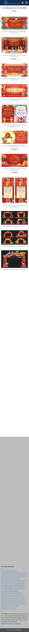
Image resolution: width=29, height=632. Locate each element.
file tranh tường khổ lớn (7, 586)
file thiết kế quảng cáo (7, 581)
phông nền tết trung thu (17, 593)
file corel (24, 576)
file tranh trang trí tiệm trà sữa (17, 583)
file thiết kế (17, 578)
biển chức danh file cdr (18, 573)
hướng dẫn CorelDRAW (7, 588)
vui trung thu (15, 606)
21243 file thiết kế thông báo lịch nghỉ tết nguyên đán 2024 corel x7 (14, 79)
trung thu (19, 603)
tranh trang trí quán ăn (20, 601)
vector (10, 606)
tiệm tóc (15, 598)
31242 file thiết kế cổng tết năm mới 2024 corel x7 (14, 246)
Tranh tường (4, 603)
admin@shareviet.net (7, 623)
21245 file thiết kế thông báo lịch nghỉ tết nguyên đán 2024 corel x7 (14, 125)
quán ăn (10, 596)
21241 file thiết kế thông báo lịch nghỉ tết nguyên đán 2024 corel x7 (14, 32)
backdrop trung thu (6, 571)
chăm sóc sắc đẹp (6, 576)
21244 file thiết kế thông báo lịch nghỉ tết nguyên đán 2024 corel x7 (14, 99)
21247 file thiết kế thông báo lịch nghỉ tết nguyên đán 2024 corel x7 (14, 169)
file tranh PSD (24, 581)
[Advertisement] (14, 290)
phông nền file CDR (6, 593)
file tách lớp (16, 586)
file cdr (19, 576)
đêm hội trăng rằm (6, 608)
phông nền (15, 591)
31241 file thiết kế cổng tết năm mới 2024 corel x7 (14, 226)
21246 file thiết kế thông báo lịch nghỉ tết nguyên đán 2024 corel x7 (14, 146)
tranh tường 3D (12, 603)
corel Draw (13, 576)
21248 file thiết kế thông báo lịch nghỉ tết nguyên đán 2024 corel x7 (14, 206)
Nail (11, 591)
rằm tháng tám (17, 596)
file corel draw (5, 578)
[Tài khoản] (22, 2)
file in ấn (11, 578)
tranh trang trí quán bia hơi (8, 601)
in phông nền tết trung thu (19, 588)
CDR (25, 573)
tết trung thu (4, 606)
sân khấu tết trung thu (6, 598)
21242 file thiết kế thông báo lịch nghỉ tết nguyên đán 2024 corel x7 (14, 56)
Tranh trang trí (21, 598)
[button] (2, 3)
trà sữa (24, 603)
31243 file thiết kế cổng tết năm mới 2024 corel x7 (14, 269)
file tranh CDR (16, 581)
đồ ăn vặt (13, 608)
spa (22, 596)
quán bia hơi (4, 596)
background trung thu (6, 573)
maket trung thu (5, 591)
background (14, 571)
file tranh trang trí (5, 583)
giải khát (22, 586)
